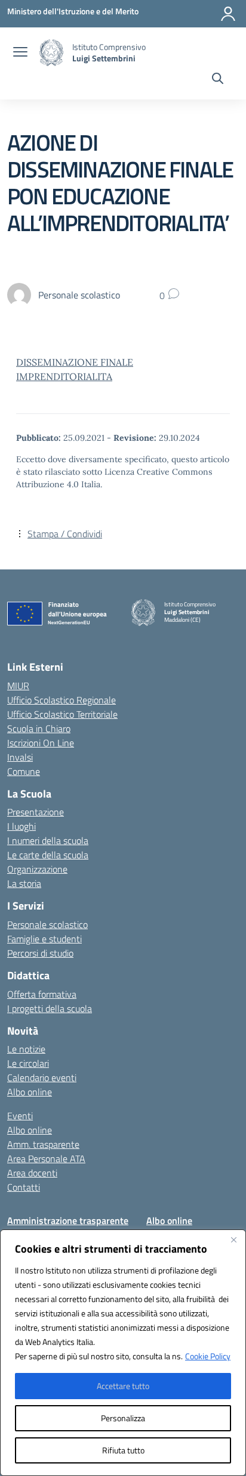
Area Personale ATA (46, 1158)
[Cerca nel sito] (217, 80)
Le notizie (26, 1049)
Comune (23, 771)
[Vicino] (233, 1239)
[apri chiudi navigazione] (20, 53)
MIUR (18, 685)
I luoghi (21, 826)
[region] (123, 1352)
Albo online (29, 1092)
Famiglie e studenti (44, 939)
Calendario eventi (41, 1077)
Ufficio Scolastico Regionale (61, 700)
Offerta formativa (41, 994)
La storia (24, 883)
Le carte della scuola (47, 855)
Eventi (20, 1115)
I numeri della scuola (47, 840)
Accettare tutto (123, 1386)
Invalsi (20, 757)
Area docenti (32, 1173)
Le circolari (28, 1063)
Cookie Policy (207, 1356)
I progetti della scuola (49, 1008)
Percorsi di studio (40, 953)
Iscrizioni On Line (40, 743)
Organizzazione (37, 869)
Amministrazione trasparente (67, 1220)
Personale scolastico (47, 924)
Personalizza (123, 1418)
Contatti (23, 1187)
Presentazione (35, 812)
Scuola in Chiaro (38, 728)
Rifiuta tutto (123, 1450)
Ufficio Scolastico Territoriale (62, 714)
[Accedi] (228, 13)
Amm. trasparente (43, 1144)
